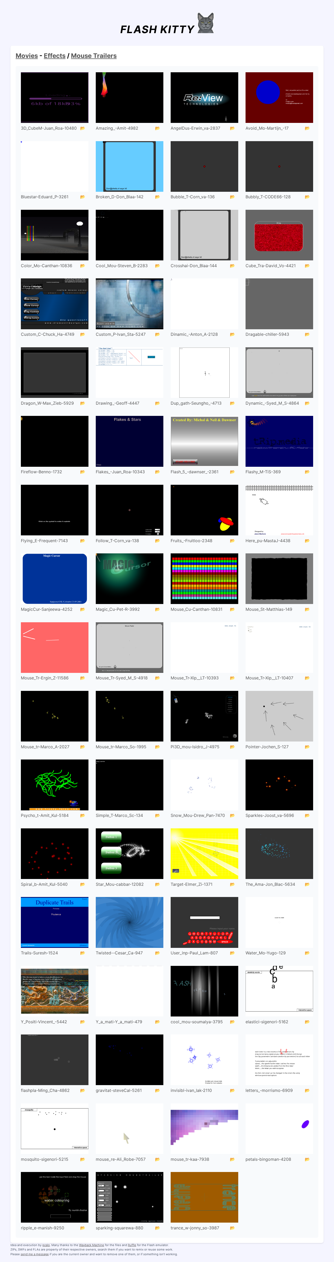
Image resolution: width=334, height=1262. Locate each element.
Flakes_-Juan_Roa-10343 (120, 471)
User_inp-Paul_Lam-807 (194, 952)
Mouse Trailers (94, 55)
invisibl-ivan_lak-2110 (191, 1090)
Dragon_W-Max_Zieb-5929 (47, 403)
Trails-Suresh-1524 (39, 952)
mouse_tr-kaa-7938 (190, 1159)
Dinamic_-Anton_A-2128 (194, 334)
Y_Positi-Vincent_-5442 (44, 1021)
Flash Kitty (157, 29)
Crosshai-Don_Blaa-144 (194, 265)
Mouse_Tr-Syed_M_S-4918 (122, 677)
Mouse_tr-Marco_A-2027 (45, 746)
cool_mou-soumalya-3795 (197, 1021)
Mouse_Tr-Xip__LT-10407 (269, 677)
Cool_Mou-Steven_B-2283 (122, 265)
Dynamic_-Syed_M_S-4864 (272, 403)
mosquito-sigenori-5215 (44, 1159)
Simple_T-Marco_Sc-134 (119, 815)
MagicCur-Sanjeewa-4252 (47, 609)
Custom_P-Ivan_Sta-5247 (121, 334)
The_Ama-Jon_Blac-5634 (270, 884)
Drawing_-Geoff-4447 (117, 403)
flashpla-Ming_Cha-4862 (45, 1090)
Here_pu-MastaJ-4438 (268, 540)
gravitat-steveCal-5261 (119, 1090)
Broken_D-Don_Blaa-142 (120, 196)
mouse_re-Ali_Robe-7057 (121, 1159)
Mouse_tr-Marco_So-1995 (121, 746)
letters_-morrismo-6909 (269, 1090)
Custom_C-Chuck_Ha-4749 (47, 334)
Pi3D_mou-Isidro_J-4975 (195, 746)
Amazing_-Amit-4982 (117, 128)
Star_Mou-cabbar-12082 (120, 884)
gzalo (46, 1245)
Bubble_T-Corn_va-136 (193, 196)
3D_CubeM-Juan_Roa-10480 (49, 128)
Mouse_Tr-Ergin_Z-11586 (45, 677)
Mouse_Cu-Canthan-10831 (196, 609)
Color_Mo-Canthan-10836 (46, 265)
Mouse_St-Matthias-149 (269, 609)
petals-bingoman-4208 (268, 1159)
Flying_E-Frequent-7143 (44, 540)
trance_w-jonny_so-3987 (195, 1227)
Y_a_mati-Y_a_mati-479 (119, 1021)
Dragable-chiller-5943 (267, 334)
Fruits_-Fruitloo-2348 (191, 540)
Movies (27, 55)
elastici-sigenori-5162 (267, 1021)
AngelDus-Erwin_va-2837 (195, 128)
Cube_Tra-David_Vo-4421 (271, 265)
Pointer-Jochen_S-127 (267, 746)
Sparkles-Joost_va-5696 (270, 815)
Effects (54, 55)
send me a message (35, 1254)
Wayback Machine (91, 1245)
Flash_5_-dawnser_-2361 (194, 471)
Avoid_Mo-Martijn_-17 (267, 128)
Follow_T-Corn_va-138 (117, 540)
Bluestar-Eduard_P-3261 (44, 196)
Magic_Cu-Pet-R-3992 (118, 609)
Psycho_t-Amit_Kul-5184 (45, 815)
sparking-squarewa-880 (119, 1227)
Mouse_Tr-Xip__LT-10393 (195, 677)
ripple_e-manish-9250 (42, 1227)
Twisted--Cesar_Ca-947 (119, 952)
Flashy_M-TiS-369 (263, 471)
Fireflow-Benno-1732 (41, 471)
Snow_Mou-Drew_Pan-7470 (198, 815)
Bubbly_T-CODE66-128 (268, 196)
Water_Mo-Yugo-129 (266, 952)
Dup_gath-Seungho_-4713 (196, 403)
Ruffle (132, 1245)
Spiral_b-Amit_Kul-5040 (44, 884)
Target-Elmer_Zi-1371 (191, 884)
